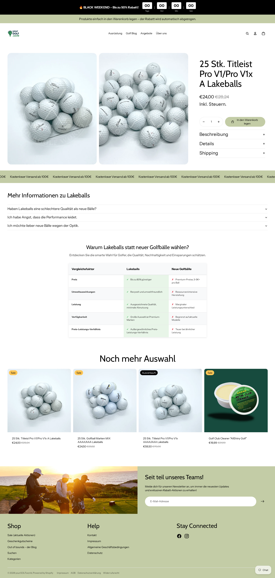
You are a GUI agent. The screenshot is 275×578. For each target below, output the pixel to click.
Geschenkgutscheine (20, 541)
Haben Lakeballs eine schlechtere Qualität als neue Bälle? (51, 209)
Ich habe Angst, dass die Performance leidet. (42, 217)
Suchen (11, 553)
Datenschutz (95, 553)
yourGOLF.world (24, 572)
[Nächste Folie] (262, 400)
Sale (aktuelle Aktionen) (21, 535)
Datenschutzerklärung (89, 572)
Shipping (208, 153)
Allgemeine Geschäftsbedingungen (108, 547)
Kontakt (92, 535)
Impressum (94, 541)
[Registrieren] (263, 501)
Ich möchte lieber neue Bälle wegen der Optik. (43, 226)
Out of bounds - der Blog (21, 547)
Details (206, 143)
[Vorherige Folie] (210, 400)
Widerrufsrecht (111, 572)
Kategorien (14, 559)
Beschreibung (213, 134)
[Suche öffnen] (247, 33)
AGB (73, 572)
